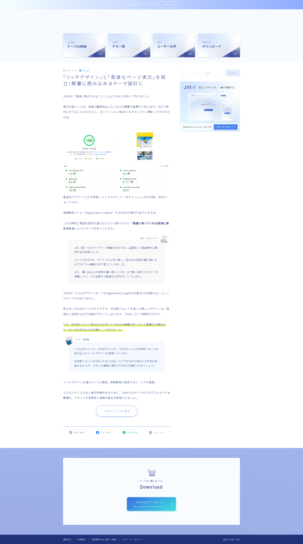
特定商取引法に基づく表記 (104, 539)
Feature (86, 71)
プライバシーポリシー (132, 539)
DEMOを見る (169, 4)
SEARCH (233, 73)
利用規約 (81, 539)
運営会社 (67, 539)
